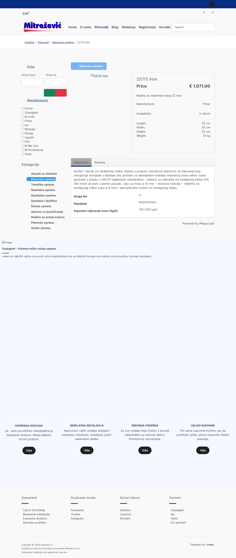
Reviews (99, 162)
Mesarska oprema (43, 179)
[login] (211, 4)
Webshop (128, 27)
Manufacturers (37, 100)
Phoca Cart (206, 223)
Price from (28, 75)
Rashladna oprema (43, 195)
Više (29, 450)
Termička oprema (42, 184)
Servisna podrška (34, 522)
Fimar (28, 121)
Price (30, 67)
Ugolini (29, 137)
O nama (85, 27)
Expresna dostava (35, 518)
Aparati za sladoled (44, 173)
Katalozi (125, 510)
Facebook (77, 510)
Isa (26, 125)
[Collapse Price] (24, 67)
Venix (28, 154)
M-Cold (30, 116)
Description (81, 162)
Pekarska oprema (42, 222)
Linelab (210, 544)
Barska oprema (41, 206)
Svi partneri (178, 522)
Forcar (29, 108)
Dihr (27, 141)
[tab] (44, 67)
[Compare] (208, 145)
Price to (51, 75)
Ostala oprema (40, 228)
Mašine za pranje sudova (47, 217)
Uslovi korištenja (34, 510)
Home (72, 27)
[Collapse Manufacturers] (24, 100)
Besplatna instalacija (36, 514)
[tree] (44, 201)
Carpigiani (31, 112)
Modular (30, 129)
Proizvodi (101, 27)
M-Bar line (31, 145)
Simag (29, 133)
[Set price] (49, 93)
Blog (115, 27)
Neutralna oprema (43, 190)
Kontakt (165, 27)
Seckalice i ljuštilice (44, 200)
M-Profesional (34, 150)
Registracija (147, 27)
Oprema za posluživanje (47, 211)
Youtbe (75, 514)
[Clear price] (61, 93)
